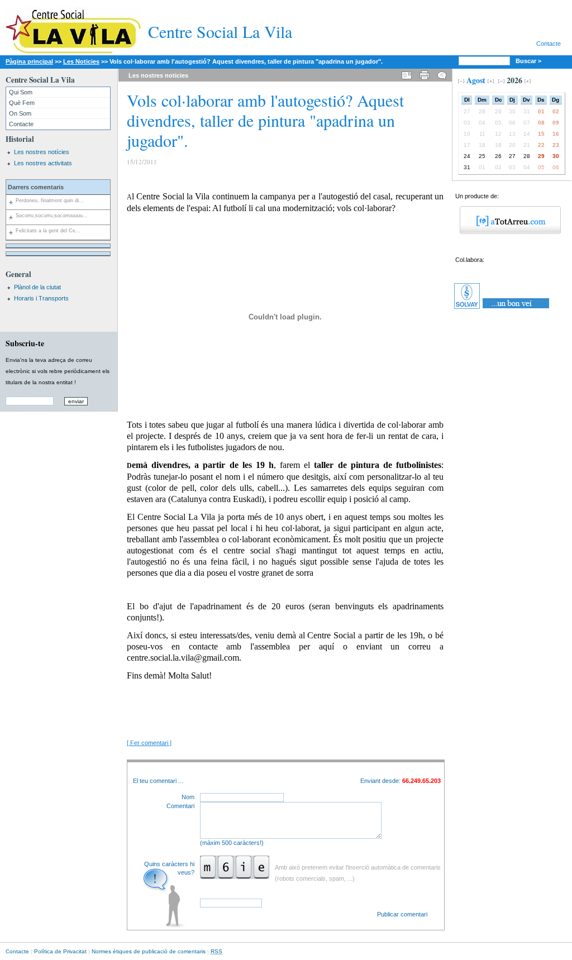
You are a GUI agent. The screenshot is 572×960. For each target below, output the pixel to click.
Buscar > (529, 61)
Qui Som (20, 92)
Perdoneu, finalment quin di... (50, 200)
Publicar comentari (402, 914)
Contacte (548, 43)
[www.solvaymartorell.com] (502, 308)
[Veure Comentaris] (441, 74)
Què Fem (22, 102)
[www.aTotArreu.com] (506, 231)
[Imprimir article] (424, 74)
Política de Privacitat (60, 951)
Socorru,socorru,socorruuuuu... (52, 215)
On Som (20, 113)
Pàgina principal (29, 61)
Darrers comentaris (36, 187)
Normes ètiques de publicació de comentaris (149, 951)
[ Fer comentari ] (149, 742)
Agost (475, 80)
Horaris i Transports (41, 298)
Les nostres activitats (43, 163)
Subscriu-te (25, 343)
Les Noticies (81, 61)
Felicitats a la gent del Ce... (48, 230)
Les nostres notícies (41, 152)
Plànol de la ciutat (37, 287)
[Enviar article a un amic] (407, 74)
